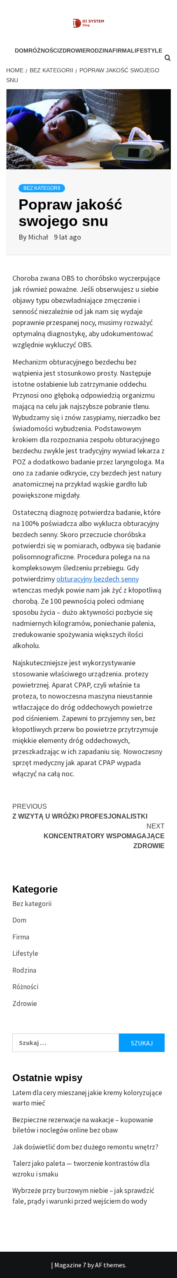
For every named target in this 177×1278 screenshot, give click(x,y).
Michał (39, 237)
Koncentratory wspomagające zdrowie (104, 836)
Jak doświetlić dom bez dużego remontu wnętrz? (85, 1146)
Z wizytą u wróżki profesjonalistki (79, 811)
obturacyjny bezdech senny (97, 579)
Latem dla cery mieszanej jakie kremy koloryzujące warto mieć (87, 1098)
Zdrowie (72, 50)
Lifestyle (25, 953)
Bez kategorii (41, 188)
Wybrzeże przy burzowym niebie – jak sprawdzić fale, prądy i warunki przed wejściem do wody (83, 1196)
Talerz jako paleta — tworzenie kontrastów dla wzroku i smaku (80, 1169)
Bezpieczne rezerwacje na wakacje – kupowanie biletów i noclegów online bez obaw (82, 1125)
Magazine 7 (70, 1265)
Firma (121, 50)
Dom (21, 50)
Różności (43, 50)
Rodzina (99, 50)
